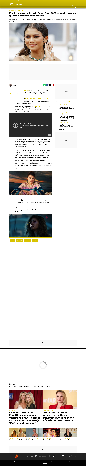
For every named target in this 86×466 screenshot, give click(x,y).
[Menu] (75, 7)
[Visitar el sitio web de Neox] (36, 456)
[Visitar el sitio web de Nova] (41, 456)
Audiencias (49, 7)
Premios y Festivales (25, 7)
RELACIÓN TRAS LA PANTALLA (65, 122)
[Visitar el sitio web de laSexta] (32, 456)
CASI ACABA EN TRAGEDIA (15, 438)
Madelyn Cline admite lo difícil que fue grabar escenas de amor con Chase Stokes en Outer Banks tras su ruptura (66, 126)
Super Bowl (27, 240)
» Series (15, 338)
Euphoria (35, 240)
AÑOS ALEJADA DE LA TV (32, 438)
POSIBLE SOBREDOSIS (63, 104)
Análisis (44, 7)
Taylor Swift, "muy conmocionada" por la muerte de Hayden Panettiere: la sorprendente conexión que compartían (51, 441)
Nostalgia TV (38, 7)
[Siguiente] (76, 1)
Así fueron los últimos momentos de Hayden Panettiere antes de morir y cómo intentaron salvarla (66, 108)
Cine (33, 7)
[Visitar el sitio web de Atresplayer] (68, 456)
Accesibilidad (45, 463)
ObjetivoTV (11, 338)
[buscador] (75, 5)
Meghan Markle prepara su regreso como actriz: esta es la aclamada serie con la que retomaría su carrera (33, 441)
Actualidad (19, 240)
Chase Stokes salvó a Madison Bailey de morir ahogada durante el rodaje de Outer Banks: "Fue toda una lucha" (17, 441)
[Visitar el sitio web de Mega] (45, 456)
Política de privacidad (51, 461)
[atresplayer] (70, 5)
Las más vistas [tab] (60, 102)
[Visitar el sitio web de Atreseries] (49, 456)
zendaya (12, 240)
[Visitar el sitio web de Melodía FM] (63, 456)
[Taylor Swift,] (51, 432)
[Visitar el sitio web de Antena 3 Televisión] (27, 456)
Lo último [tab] (69, 102)
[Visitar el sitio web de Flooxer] (75, 456)
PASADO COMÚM (47, 438)
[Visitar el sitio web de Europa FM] (58, 456)
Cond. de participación (68, 461)
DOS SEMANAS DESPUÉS (65, 438)
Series (11, 7)
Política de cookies (59, 461)
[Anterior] (17, 1)
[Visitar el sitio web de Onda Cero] (54, 456)
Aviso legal (45, 461)
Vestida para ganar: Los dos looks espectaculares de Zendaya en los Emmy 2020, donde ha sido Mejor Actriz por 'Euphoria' (16, 96)
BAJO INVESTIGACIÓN (14, 410)
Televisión (16, 7)
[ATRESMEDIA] (13, 456)
